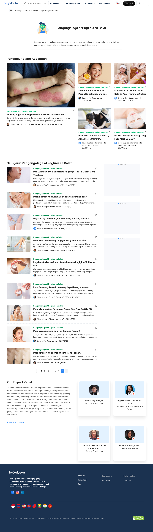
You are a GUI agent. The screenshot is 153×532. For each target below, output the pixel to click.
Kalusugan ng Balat (22, 10)
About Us (127, 481)
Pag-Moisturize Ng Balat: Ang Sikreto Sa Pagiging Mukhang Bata (64, 264)
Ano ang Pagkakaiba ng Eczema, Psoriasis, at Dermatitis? (36, 114)
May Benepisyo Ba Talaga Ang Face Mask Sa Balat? (130, 137)
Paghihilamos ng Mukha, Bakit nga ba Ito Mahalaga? (60, 196)
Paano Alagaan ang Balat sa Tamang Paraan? (56, 331)
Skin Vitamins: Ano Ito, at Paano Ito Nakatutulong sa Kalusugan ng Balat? (91, 92)
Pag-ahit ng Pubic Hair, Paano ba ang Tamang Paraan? (61, 218)
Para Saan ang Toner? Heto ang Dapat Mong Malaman (61, 287)
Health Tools (82, 480)
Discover (81, 476)
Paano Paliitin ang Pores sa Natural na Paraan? (57, 353)
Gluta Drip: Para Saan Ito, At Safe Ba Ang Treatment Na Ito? (130, 92)
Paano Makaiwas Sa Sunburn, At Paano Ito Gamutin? (93, 137)
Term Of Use (105, 481)
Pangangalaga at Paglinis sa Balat (45, 10)
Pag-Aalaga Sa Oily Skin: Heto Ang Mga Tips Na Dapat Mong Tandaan (64, 173)
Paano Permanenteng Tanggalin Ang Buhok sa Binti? (60, 240)
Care (79, 484)
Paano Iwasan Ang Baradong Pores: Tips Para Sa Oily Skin (63, 309)
